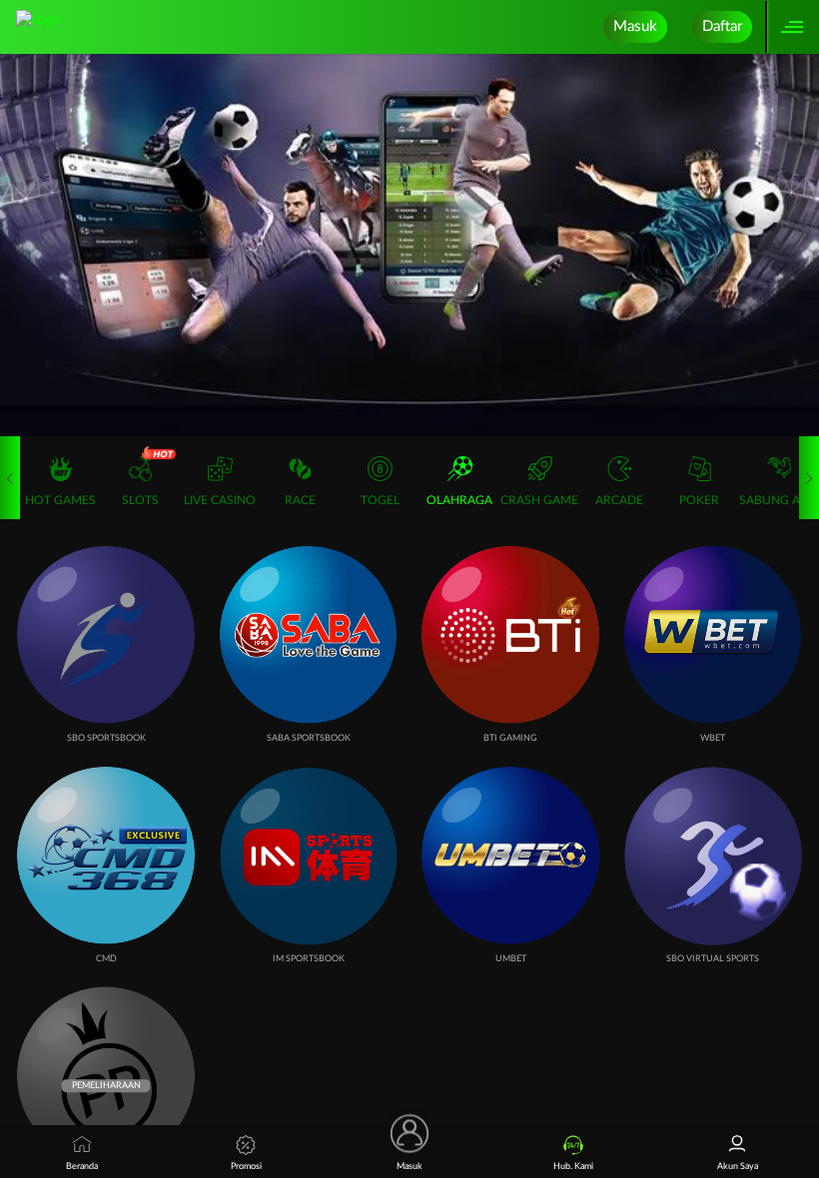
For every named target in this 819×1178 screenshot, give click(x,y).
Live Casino (220, 500)
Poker (699, 500)
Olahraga (459, 500)
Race (300, 500)
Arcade (619, 500)
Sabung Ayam (779, 500)
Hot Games (60, 500)
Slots (140, 500)
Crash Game (539, 500)
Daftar (722, 26)
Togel (380, 500)
